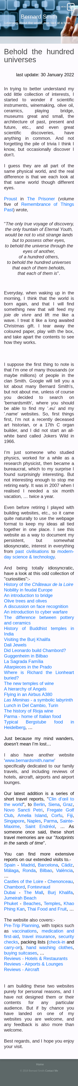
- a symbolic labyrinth (51, 699)
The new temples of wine (29, 683)
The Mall (33, 892)
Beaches (32, 903)
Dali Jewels (15, 644)
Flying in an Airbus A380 (28, 694)
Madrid (28, 864)
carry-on (12, 947)
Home (40, 1064)
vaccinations (24, 930)
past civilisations (32, 551)
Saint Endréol (40, 826)
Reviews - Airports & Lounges (33, 963)
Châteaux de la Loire (52, 584)
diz (70, 864)
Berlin (39, 804)
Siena (54, 804)
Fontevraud (38, 886)
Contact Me (51, 1070)
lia (41, 661)
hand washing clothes (49, 947)
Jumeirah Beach (20, 897)
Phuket (11, 903)
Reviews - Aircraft (21, 969)
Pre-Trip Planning (21, 925)
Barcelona (48, 864)
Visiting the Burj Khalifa (27, 639)
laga (14, 870)
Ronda (29, 870)
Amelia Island (32, 815)
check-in (56, 941)
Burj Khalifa (60, 892)
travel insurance (38, 936)
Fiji (70, 815)
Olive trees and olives (25, 600)
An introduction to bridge (28, 595)
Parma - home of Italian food (32, 716)
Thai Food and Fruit (47, 908)
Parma (50, 820)
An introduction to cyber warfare (36, 611)
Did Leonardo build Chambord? (35, 650)
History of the (18, 584)
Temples (52, 903)
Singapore (14, 820)
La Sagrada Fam (20, 661)
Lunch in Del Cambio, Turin (31, 705)
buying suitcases (20, 952)
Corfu (56, 815)
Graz (68, 804)
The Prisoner (41, 198)
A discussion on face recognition (36, 606)
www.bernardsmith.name (29, 760)
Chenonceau (60, 881)
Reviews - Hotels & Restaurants (36, 958)
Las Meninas (16, 699)
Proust (10, 198)
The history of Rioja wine (28, 710)
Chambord (14, 886)
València (64, 870)
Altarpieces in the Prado (28, 666)
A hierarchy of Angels (25, 688)
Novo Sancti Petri (23, 809)
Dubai (10, 892)
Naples (34, 820)
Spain (9, 864)
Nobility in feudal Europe (28, 589)
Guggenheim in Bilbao (26, 655)
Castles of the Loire (23, 881)
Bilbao (46, 870)
